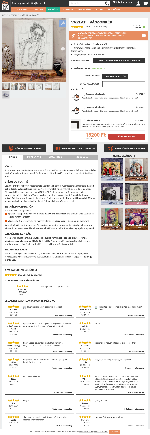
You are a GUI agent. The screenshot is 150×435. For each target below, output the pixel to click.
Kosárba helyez (126, 136)
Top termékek (85, 9)
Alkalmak (38, 9)
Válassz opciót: (80, 60)
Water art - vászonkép (63, 392)
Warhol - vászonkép (136, 315)
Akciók (99, 9)
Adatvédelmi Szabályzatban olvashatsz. (93, 432)
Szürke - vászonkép (136, 392)
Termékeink (67, 9)
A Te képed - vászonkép (134, 409)
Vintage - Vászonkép (63, 315)
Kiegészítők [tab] (34, 157)
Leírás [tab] (13, 157)
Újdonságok (114, 9)
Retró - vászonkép (136, 351)
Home (5, 15)
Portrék (15, 15)
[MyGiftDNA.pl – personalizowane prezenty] (5, 6)
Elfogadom (114, 432)
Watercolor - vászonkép (62, 335)
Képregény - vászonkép (134, 368)
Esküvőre (53, 9)
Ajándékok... (23, 9)
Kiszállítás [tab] (55, 157)
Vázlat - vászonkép (30, 15)
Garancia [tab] (82, 157)
